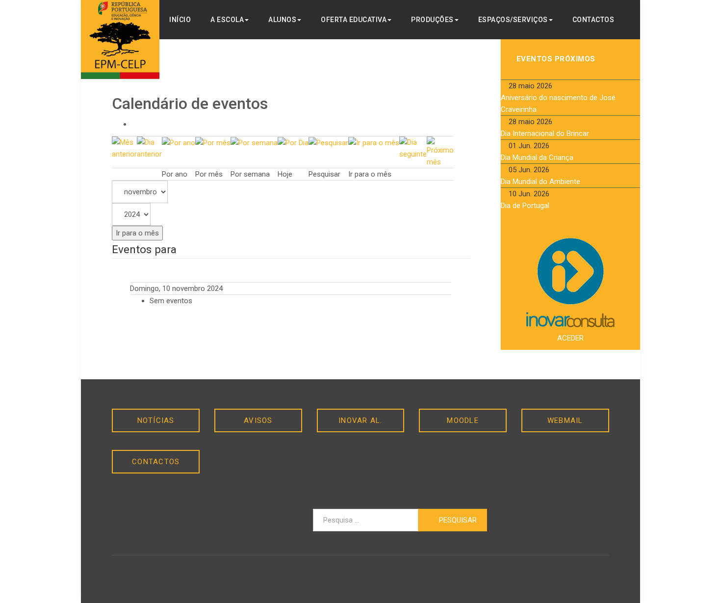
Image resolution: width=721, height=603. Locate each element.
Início (180, 20)
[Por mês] (213, 142)
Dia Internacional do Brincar (545, 133)
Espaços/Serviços (513, 20)
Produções (432, 20)
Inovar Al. (360, 420)
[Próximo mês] (440, 151)
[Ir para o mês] (373, 142)
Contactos (593, 20)
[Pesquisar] (328, 142)
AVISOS (258, 420)
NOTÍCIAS (156, 420)
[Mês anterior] (124, 147)
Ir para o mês (137, 233)
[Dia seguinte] (413, 147)
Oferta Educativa (353, 20)
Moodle (463, 420)
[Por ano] (178, 142)
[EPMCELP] (120, 39)
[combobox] (365, 520)
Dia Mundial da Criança (537, 157)
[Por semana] (254, 142)
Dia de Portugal (525, 205)
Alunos (282, 20)
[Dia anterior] (149, 147)
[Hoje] (293, 142)
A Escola (227, 20)
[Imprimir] (134, 124)
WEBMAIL (565, 420)
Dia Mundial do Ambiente (540, 181)
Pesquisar (457, 520)
